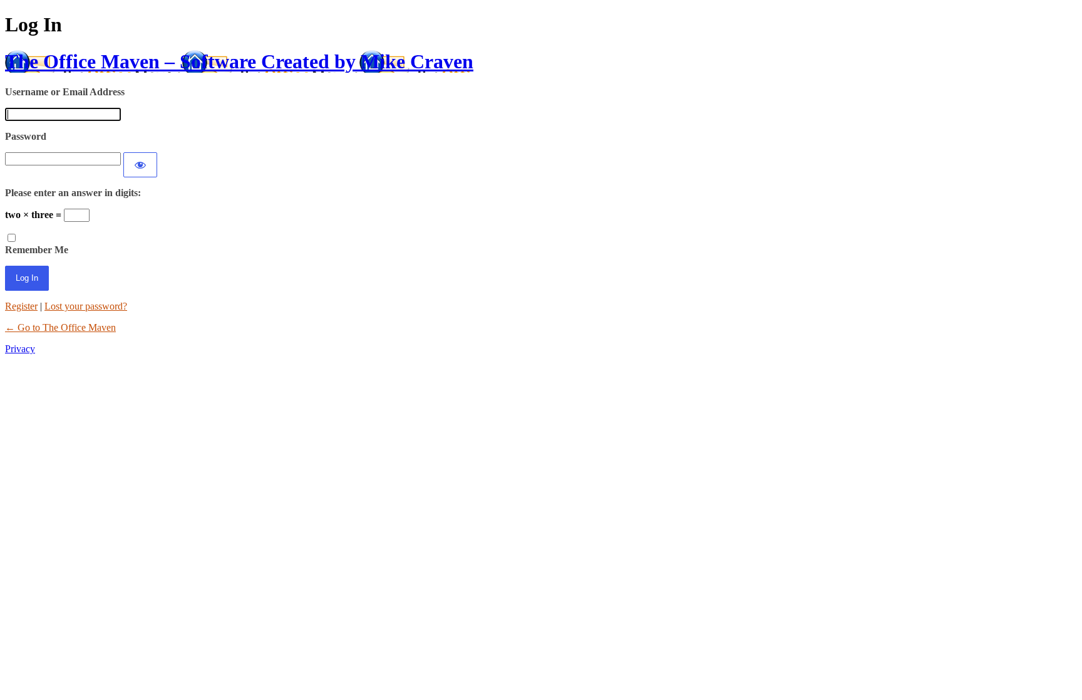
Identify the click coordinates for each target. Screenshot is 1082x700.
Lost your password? (85, 306)
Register (21, 306)
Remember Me (36, 249)
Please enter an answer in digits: (73, 192)
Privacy (20, 348)
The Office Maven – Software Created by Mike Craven (239, 61)
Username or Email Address (65, 91)
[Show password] (140, 164)
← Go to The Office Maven (60, 327)
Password (25, 136)
